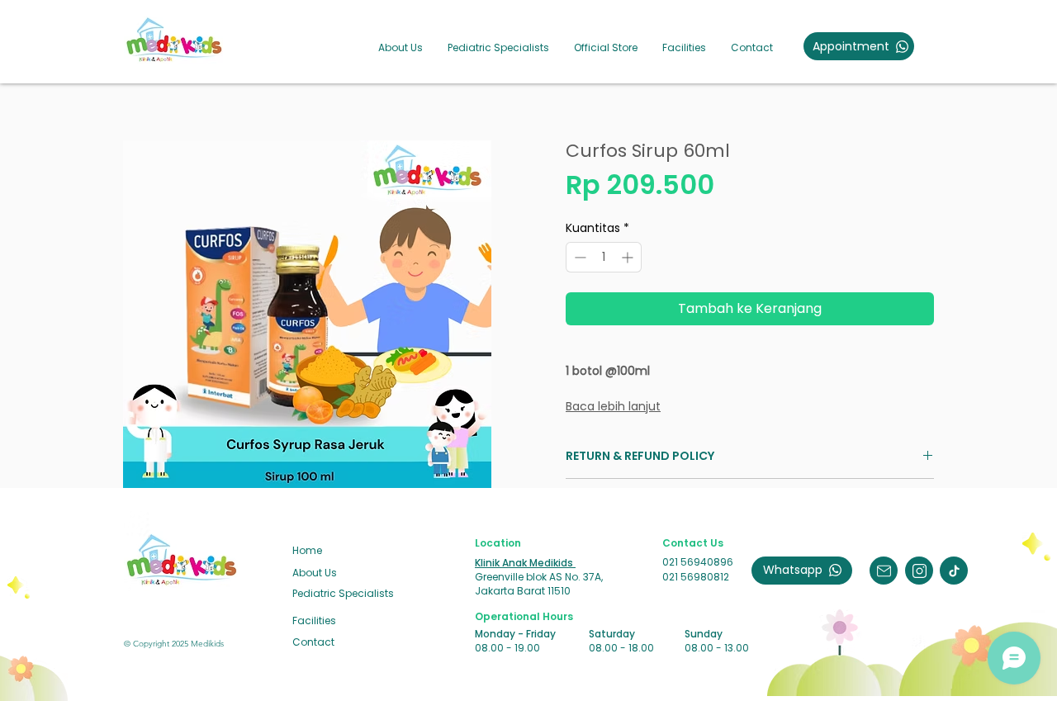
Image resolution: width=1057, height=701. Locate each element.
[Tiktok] (954, 571)
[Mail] (884, 571)
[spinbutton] (604, 257)
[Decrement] (578, 257)
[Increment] (629, 257)
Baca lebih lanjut (613, 406)
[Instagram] (919, 571)
